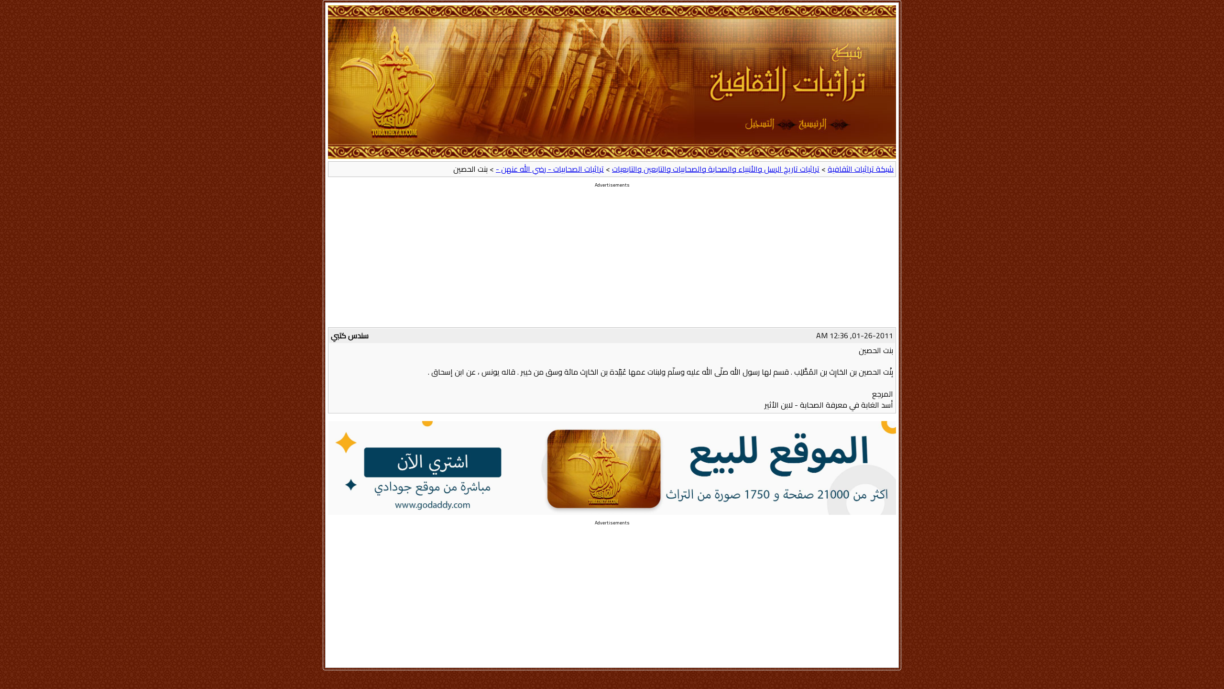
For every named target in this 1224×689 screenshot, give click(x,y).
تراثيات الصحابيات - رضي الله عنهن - (550, 169)
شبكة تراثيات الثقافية (861, 169)
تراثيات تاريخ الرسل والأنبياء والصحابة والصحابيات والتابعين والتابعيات (716, 169)
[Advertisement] (612, 260)
